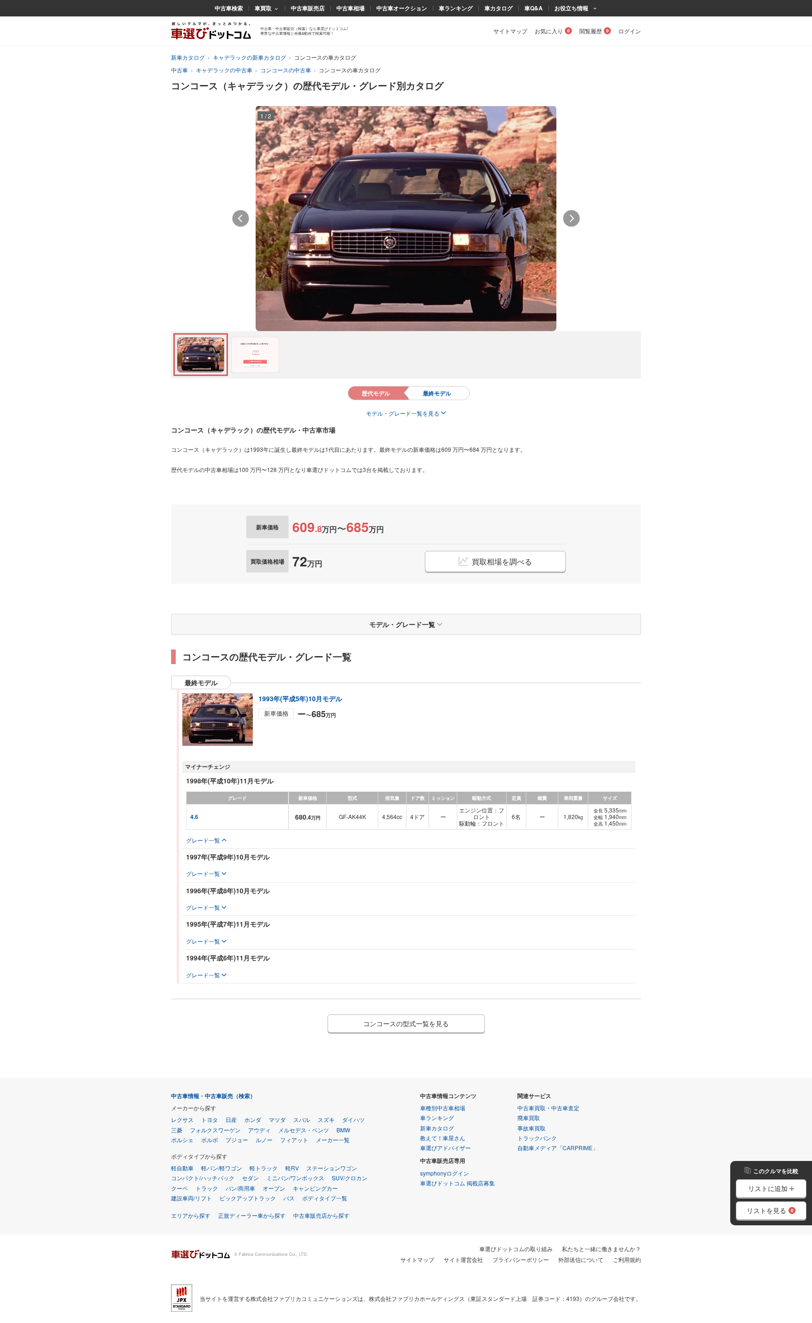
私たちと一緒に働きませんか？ (601, 1249)
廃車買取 (528, 1118)
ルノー (264, 1140)
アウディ (259, 1130)
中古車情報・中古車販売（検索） (213, 1095)
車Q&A (533, 8)
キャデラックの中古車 (224, 70)
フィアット (294, 1140)
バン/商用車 (240, 1188)
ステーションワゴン (331, 1168)
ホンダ (252, 1119)
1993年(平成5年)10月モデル (300, 698)
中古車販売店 (308, 8)
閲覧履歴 (590, 31)
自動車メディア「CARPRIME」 (557, 1148)
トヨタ (209, 1119)
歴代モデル (376, 393)
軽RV (292, 1168)
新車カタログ (188, 57)
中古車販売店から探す (321, 1215)
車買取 (263, 8)
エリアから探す (191, 1215)
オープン (274, 1188)
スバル (301, 1119)
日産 (231, 1119)
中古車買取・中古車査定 (548, 1108)
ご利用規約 (627, 1259)
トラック (206, 1188)
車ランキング (456, 8)
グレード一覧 (203, 840)
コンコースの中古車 (285, 70)
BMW (343, 1130)
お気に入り (549, 31)
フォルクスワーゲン (215, 1130)
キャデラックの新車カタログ (249, 57)
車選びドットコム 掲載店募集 (457, 1183)
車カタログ (498, 8)
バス (289, 1198)
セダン (250, 1178)
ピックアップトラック (247, 1198)
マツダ (277, 1119)
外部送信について (580, 1259)
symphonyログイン (444, 1173)
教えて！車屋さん (442, 1138)
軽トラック (264, 1168)
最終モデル (437, 393)
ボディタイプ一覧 (324, 1198)
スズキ (326, 1119)
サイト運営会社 (463, 1259)
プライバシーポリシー (520, 1259)
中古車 (179, 70)
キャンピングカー (315, 1188)
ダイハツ (353, 1119)
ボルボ (209, 1140)
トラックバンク (537, 1138)
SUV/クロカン (349, 1178)
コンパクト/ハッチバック (202, 1178)
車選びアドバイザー (445, 1148)
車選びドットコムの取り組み (516, 1249)
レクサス (182, 1119)
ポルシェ (182, 1140)
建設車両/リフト (191, 1198)
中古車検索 (229, 8)
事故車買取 (531, 1128)
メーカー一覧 (333, 1140)
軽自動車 (182, 1168)
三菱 (176, 1130)
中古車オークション (401, 8)
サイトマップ (510, 31)
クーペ (179, 1188)
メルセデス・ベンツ (303, 1130)
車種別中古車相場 (442, 1108)
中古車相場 (350, 8)
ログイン (629, 31)
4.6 (194, 816)
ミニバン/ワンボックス (295, 1178)
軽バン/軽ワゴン (221, 1168)
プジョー (237, 1140)
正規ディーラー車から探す (252, 1215)
